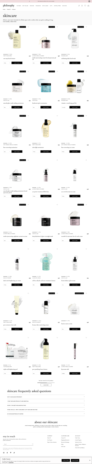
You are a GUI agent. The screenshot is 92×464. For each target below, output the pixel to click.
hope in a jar (6, 100)
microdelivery (64, 55)
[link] (3, 452)
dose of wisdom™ (36, 322)
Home (4, 9)
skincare (13, 9)
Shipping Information (65, 440)
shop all (8, 9)
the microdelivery (7, 366)
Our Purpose (49, 440)
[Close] (89, 460)
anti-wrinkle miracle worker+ (10, 144)
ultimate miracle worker (38, 55)
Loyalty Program (78, 440)
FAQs (62, 444)
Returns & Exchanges (65, 442)
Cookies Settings (66, 460)
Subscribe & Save (78, 442)
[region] (46, 460)
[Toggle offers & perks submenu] (61, 5)
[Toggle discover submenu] (67, 5)
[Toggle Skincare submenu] (34, 5)
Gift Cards (63, 446)
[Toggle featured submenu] (21, 5)
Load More (46, 385)
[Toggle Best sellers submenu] (28, 5)
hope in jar (34, 100)
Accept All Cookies (75, 460)
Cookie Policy (11, 462)
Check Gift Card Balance (80, 447)
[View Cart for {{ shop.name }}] (88, 5)
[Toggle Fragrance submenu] (41, 5)
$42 (30, 322)
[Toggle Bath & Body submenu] (48, 5)
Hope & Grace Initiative (52, 442)
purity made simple (7, 55)
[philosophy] (8, 5)
